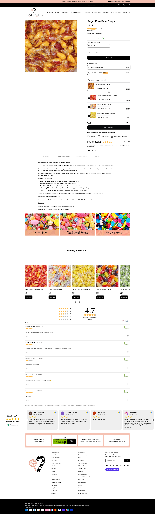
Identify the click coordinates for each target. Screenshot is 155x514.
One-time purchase (97, 67)
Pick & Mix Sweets (55, 457)
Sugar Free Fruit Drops (56, 289)
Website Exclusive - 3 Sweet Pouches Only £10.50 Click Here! (77, 1)
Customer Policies (82, 493)
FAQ (79, 457)
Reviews (80, 471)
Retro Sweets (54, 460)
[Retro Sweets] (42, 224)
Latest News (81, 479)
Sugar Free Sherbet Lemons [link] (106, 113)
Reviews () (90, 30)
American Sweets (55, 479)
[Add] (97, 52)
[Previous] (75, 302)
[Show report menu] (128, 336)
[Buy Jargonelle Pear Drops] (107, 276)
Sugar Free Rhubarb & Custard (34, 289)
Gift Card (53, 493)
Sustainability (81, 490)
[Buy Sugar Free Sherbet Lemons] (83, 276)
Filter (28, 323)
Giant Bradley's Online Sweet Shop (32, 503)
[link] (91, 86)
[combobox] (102, 5)
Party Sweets (54, 488)
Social (79, 488)
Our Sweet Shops (82, 463)
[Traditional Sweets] (77, 224)
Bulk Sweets (54, 490)
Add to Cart (109, 57)
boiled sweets (80, 193)
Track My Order (82, 468)
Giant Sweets (54, 466)
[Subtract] (89, 52)
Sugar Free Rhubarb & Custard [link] (107, 95)
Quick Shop (28, 297)
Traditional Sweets (56, 463)
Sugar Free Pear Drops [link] (102, 84)
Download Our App (83, 455)
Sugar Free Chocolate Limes (129, 289)
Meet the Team (82, 482)
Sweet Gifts (54, 474)
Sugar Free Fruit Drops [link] (104, 104)
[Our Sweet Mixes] (113, 224)
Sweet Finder (54, 455)
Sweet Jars (54, 477)
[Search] (119, 5)
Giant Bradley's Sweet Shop (94, 33)
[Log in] (129, 5)
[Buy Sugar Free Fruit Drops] (60, 276)
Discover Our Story (83, 474)
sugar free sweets (70, 193)
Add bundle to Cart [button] (108, 127)
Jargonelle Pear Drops (103, 289)
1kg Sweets (54, 485)
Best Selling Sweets (56, 482)
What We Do (81, 466)
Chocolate (54, 468)
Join (127, 460)
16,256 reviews (16, 422)
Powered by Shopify (29, 507)
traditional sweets (98, 193)
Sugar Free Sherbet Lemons (81, 289)
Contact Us (81, 460)
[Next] (80, 302)
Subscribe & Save (99, 72)
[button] (116, 1)
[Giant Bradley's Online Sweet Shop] (34, 12)
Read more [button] (128, 427)
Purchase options (92, 63)
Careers (80, 485)
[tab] (46, 156)
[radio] (89, 67)
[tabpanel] (77, 185)
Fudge (53, 471)
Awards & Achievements (84, 477)
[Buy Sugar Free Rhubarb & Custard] (36, 276)
